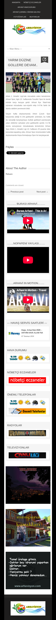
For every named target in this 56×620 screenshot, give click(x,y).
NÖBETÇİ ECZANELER (32, 2)
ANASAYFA (16, 2)
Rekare (9, 174)
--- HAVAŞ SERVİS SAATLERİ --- (27, 322)
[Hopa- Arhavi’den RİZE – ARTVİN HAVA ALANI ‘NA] (14, 333)
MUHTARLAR (35, 17)
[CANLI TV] (27, 455)
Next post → (42, 191)
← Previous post (15, 191)
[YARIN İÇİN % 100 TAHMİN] (27, 358)
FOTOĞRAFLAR (20, 17)
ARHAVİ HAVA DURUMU (27, 7)
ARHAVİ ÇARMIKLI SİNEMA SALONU (26, 12)
